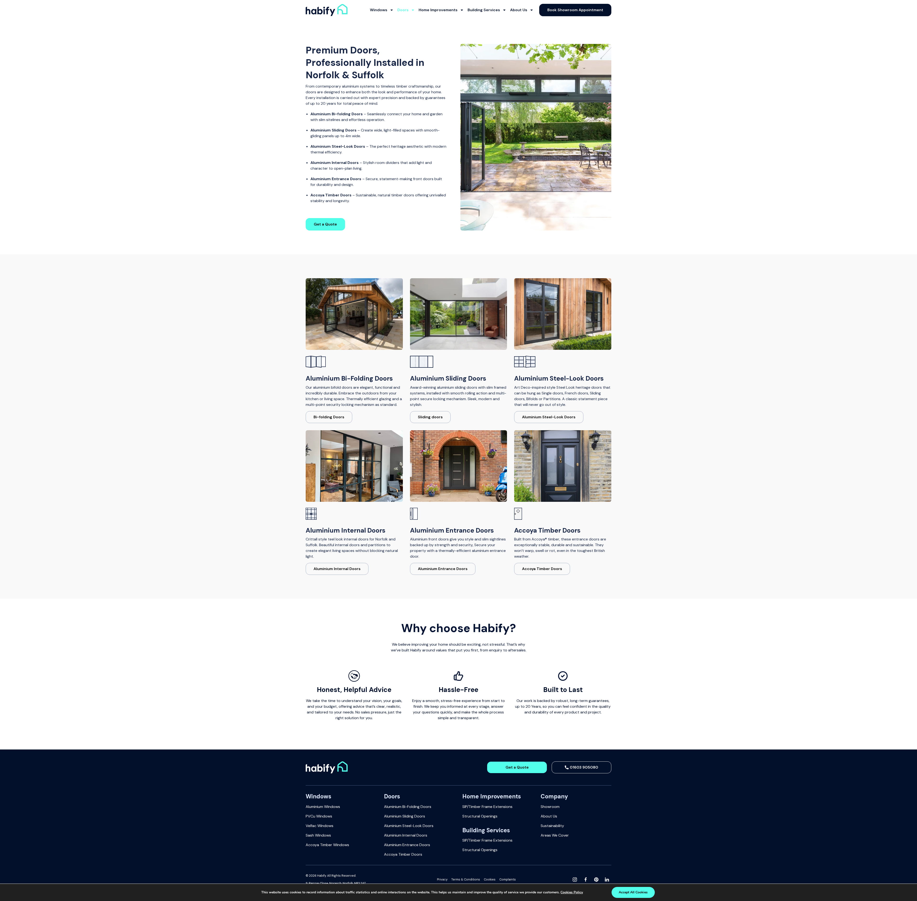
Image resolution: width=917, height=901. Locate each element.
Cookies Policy (571, 892)
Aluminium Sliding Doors (404, 816)
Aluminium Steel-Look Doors (408, 825)
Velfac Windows (319, 825)
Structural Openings (479, 816)
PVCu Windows (319, 816)
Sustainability (552, 825)
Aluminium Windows (323, 806)
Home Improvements (438, 9)
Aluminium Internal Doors (405, 835)
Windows (378, 9)
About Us (518, 9)
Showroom (550, 806)
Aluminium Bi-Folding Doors (407, 806)
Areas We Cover (555, 835)
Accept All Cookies (633, 892)
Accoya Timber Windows (327, 844)
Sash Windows (318, 835)
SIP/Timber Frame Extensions (487, 806)
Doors (403, 9)
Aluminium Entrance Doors (407, 844)
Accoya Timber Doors (403, 854)
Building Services (484, 9)
